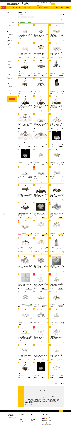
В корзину (28, 57)
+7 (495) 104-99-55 (28, 4)
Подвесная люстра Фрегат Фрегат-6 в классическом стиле (40, 107)
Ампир (10, 40)
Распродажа (21, 418)
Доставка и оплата (9, 0)
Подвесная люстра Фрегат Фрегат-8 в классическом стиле (56, 107)
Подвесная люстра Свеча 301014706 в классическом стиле (56, 320)
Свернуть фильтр (22, 19)
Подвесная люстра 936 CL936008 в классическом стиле (56, 89)
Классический (22, 22)
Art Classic (10, 77)
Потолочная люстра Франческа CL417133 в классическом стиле (23, 125)
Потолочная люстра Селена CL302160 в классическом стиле (25, 285)
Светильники (10, 26)
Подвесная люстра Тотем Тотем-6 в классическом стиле (24, 214)
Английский (10, 41)
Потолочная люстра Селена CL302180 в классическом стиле (57, 267)
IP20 (9, 61)
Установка (31, 0)
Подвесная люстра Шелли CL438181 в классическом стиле (56, 54)
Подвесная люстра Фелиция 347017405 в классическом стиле (25, 178)
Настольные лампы (11, 22)
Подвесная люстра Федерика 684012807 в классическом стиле (55, 178)
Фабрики (21, 416)
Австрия (9, 83)
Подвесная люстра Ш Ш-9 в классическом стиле (39, 89)
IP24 (9, 64)
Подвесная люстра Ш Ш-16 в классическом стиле (39, 72)
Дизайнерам (37, 0)
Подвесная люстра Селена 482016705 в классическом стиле (56, 285)
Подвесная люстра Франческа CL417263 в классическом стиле (39, 125)
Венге (9, 47)
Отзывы (26, 0)
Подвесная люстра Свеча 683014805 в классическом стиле (40, 338)
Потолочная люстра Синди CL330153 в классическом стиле (25, 249)
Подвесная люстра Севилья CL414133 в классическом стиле (25, 320)
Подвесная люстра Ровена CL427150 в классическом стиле (56, 356)
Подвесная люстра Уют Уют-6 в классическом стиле (39, 196)
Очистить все (61, 21)
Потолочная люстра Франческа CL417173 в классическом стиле (39, 143)
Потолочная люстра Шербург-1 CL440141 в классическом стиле (39, 54)
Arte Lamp (10, 78)
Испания (10, 90)
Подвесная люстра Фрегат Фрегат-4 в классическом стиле (24, 107)
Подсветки (10, 25)
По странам (21, 417)
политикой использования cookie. (46, 424)
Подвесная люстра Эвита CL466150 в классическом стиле (24, 54)
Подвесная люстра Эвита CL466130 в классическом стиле (56, 36)
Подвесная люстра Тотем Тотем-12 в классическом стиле (56, 196)
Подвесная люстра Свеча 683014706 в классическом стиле (25, 356)
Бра (9, 18)
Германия (10, 87)
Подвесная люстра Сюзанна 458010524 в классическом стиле (56, 214)
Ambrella (9, 74)
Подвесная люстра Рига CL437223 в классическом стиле (56, 374)
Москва (27, 2)
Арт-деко (10, 44)
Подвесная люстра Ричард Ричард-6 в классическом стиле (25, 374)
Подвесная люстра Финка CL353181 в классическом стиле (56, 160)
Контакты (47, 0)
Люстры (14, 10)
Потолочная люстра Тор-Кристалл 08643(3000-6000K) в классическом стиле (40, 214)
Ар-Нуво (10, 43)
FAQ (31, 421)
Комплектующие (11, 19)
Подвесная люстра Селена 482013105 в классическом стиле (25, 303)
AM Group (10, 71)
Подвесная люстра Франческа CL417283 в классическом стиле (55, 125)
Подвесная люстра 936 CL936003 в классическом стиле (56, 249)
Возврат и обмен (33, 418)
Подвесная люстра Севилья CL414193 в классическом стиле (57, 303)
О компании (22, 414)
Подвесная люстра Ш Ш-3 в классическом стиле (54, 72)
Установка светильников (34, 416)
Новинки (21, 419)
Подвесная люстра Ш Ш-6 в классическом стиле (23, 89)
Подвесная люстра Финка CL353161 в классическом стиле (40, 160)
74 (61, 383)
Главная (8, 10)
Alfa (9, 70)
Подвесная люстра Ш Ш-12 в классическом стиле (23, 72)
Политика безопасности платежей (46, 420)
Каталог (4, 7)
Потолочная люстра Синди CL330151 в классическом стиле (41, 231)
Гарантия (16, 0)
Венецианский (10, 48)
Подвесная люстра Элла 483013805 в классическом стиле (24, 36)
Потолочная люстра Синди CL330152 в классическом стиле (56, 231)
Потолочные (10, 34)
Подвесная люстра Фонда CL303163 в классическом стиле (24, 160)
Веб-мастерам (33, 419)
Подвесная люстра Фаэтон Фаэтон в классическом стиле (24, 196)
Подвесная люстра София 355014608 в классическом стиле (25, 231)
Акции (20, 420)
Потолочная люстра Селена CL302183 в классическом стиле (41, 267)
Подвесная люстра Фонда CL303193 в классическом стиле (56, 143)
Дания (9, 89)
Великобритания (10, 86)
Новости (32, 423)
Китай (9, 93)
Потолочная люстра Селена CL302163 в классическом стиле (25, 267)
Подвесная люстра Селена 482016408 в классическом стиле (41, 285)
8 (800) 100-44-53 (28, 3)
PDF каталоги (32, 425)
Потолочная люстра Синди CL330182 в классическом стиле (41, 249)
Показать (11, 98)
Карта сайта (21, 421)
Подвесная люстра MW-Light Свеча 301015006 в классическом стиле (24, 338)
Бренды (42, 0)
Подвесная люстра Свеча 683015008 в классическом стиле (56, 338)
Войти (63, 0)
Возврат (21, 0)
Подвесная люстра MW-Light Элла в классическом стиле (40, 36)
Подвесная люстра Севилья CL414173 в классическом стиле (41, 303)
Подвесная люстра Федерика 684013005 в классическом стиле (40, 178)
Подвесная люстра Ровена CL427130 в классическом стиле (40, 356)
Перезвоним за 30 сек (40, 2)
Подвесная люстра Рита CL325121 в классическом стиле (40, 374)
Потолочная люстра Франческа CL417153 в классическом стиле (23, 143)
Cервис (32, 414)
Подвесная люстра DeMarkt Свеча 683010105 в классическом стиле (40, 320)
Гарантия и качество (33, 417)
